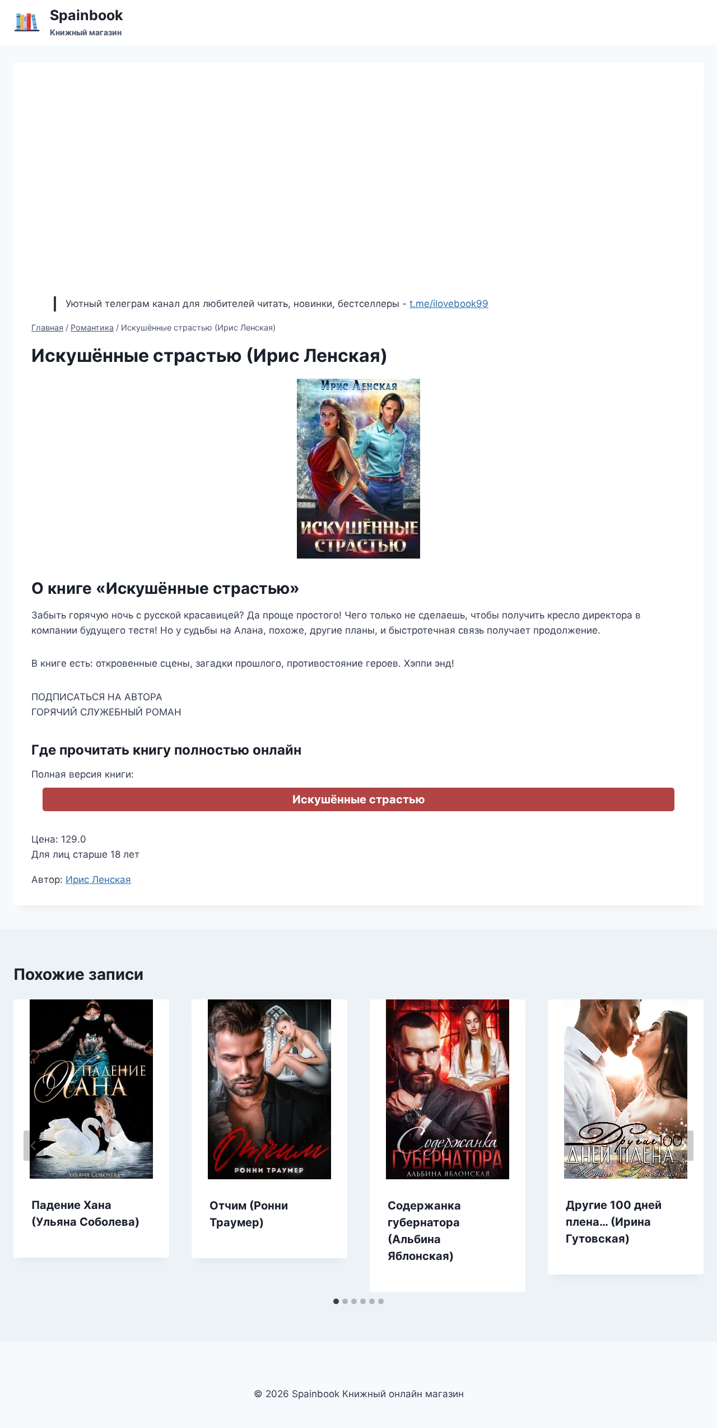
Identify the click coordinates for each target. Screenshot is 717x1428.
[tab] (336, 1301)
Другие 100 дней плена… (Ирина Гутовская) (614, 1221)
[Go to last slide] (34, 1146)
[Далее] (683, 1146)
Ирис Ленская (98, 879)
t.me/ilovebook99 (448, 303)
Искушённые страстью (358, 799)
